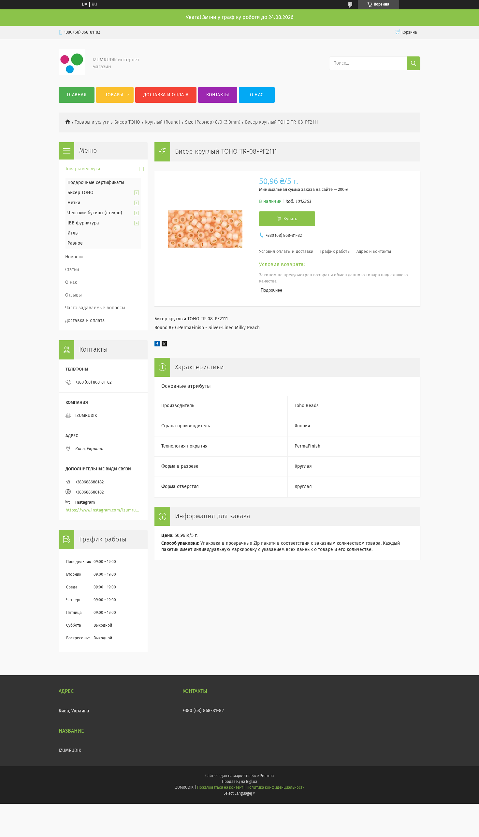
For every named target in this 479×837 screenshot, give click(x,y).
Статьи (72, 269)
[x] (164, 345)
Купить (290, 218)
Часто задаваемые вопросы (95, 308)
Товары (114, 95)
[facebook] (157, 345)
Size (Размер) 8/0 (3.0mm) (212, 122)
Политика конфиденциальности (276, 788)
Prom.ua (267, 776)
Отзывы (73, 295)
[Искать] (413, 63)
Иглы (73, 233)
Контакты (217, 95)
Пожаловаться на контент (220, 788)
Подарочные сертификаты (95, 182)
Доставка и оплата (165, 95)
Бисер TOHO (127, 122)
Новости (74, 257)
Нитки (73, 203)
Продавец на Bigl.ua (239, 782)
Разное (75, 243)
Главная (76, 95)
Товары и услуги (92, 122)
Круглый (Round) (162, 122)
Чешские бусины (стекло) (94, 213)
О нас (257, 95)
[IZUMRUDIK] (72, 74)
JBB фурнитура (83, 223)
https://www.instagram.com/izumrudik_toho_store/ (103, 510)
